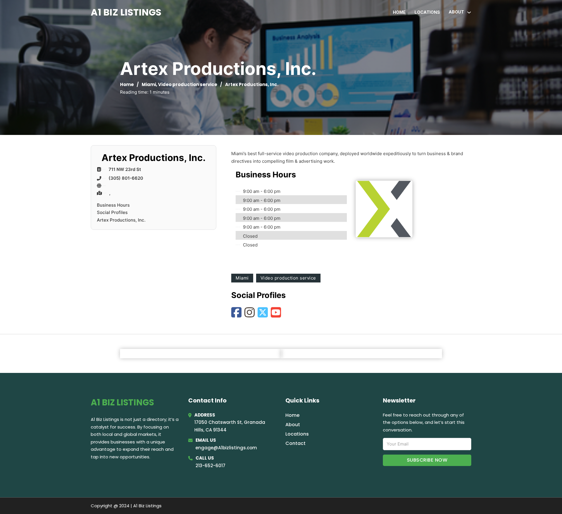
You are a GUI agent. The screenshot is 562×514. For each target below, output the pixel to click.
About (292, 424)
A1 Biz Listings (126, 12)
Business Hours (113, 205)
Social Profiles (112, 212)
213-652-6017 (210, 465)
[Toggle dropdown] (469, 12)
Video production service (187, 84)
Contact (295, 443)
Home (399, 12)
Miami (149, 84)
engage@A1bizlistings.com (226, 448)
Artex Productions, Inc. (121, 220)
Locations (427, 12)
